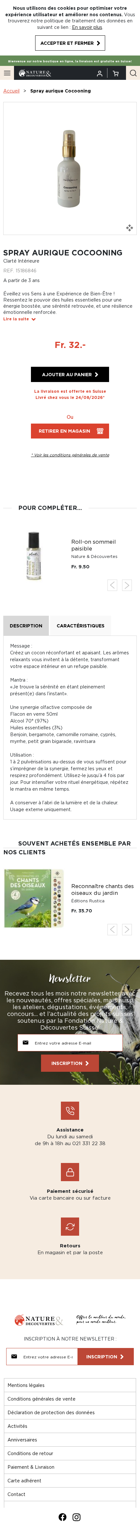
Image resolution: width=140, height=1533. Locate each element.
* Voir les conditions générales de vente (70, 455)
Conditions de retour (30, 1453)
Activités (17, 1426)
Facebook (62, 1517)
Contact (16, 1494)
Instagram (76, 1517)
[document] (70, 28)
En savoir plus (87, 27)
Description (26, 625)
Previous (112, 585)
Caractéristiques (81, 625)
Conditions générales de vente (41, 1398)
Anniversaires (22, 1439)
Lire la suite (16, 319)
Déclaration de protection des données (51, 1412)
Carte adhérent (24, 1480)
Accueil (11, 90)
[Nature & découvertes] (35, 72)
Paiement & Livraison (30, 1467)
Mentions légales (26, 1385)
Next (127, 585)
